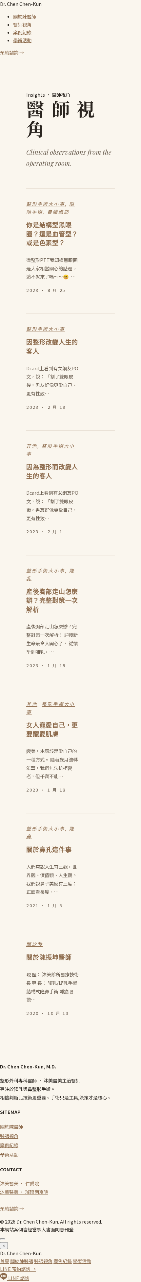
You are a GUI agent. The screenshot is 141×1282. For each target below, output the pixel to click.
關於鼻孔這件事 (48, 849)
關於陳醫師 (24, 16)
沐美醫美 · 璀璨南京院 (24, 1192)
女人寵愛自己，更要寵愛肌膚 (52, 730)
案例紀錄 (22, 32)
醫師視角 (22, 24)
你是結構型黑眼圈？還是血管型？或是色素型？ (52, 234)
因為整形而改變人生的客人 (52, 472)
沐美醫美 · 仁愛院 (19, 1183)
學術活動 (22, 40)
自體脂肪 (58, 212)
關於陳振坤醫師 (48, 957)
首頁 (4, 1261)
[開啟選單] (2, 1239)
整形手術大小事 (45, 204)
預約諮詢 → (12, 52)
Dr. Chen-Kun (21, 4)
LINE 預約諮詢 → (18, 1269)
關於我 (34, 944)
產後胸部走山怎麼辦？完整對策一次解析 (52, 600)
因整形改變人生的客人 (52, 347)
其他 (31, 446)
